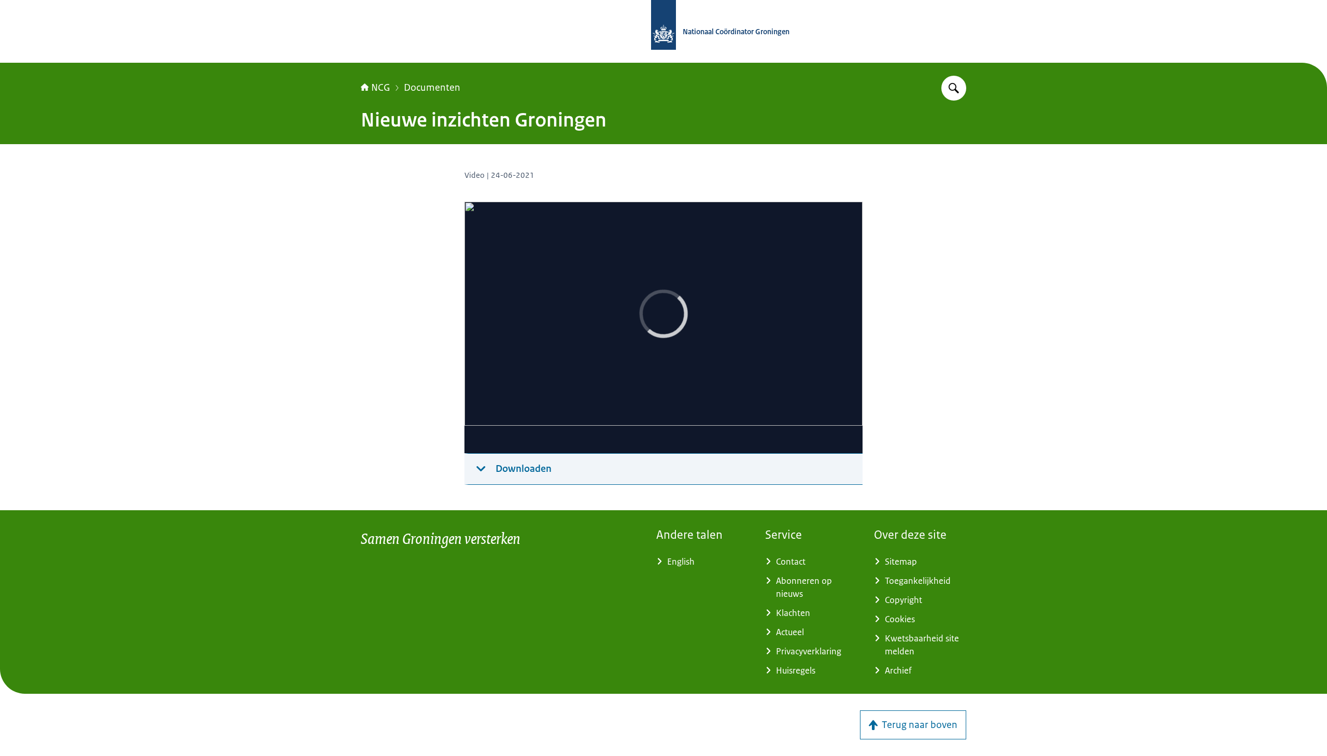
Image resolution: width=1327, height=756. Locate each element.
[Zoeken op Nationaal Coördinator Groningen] (953, 88)
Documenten (432, 87)
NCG (380, 87)
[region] (663, 328)
